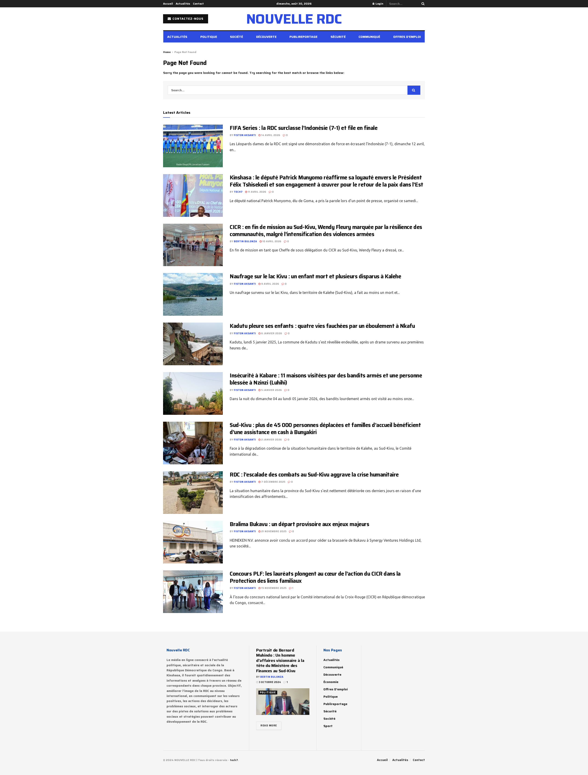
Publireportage (303, 36)
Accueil (168, 3)
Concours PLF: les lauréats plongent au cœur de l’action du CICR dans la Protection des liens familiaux (315, 577)
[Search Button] (422, 3)
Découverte (266, 36)
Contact (198, 3)
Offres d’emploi (407, 36)
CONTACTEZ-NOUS (188, 18)
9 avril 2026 (269, 284)
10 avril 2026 (271, 241)
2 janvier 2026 (271, 440)
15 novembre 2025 (273, 588)
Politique (208, 36)
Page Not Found (185, 52)
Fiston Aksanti (245, 135)
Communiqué (369, 36)
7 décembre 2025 (272, 482)
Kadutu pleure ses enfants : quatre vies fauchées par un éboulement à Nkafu (322, 326)
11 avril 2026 (256, 192)
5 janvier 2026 (271, 390)
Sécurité (338, 36)
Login (379, 3)
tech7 (238, 192)
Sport (328, 725)
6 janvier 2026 (271, 333)
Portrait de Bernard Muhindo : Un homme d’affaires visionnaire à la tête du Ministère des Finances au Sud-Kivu (280, 660)
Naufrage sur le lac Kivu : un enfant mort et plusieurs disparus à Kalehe (315, 276)
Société (236, 36)
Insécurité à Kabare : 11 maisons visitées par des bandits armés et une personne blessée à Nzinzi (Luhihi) (326, 379)
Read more (268, 726)
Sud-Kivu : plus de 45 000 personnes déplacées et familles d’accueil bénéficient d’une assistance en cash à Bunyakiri (325, 429)
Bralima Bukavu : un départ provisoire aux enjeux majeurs (299, 524)
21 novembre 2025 (273, 531)
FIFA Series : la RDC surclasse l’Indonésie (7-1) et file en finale (303, 128)
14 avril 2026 (270, 135)
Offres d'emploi (335, 689)
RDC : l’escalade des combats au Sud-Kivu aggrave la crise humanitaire (314, 474)
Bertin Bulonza (245, 241)
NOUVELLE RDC (294, 19)
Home (167, 52)
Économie (330, 681)
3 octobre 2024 (269, 682)
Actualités (183, 3)
